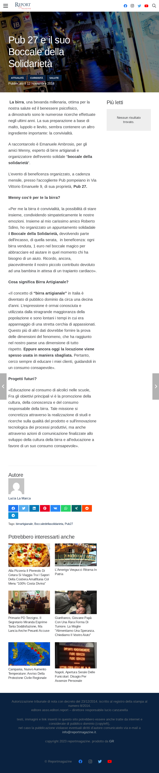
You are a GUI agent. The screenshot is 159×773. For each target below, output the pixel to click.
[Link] (23, 6)
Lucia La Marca (19, 498)
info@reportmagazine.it (79, 732)
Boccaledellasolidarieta (48, 523)
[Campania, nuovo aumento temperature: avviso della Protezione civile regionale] (29, 644)
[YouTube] (146, 5)
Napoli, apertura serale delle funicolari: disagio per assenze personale (75, 676)
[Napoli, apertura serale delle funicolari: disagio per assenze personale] (76, 644)
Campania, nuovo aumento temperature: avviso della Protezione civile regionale (27, 673)
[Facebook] (125, 5)
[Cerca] (154, 5)
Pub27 (69, 523)
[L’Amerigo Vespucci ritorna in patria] (76, 545)
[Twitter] (139, 5)
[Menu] (5, 6)
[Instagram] (132, 5)
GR (111, 741)
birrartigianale (24, 523)
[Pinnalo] (45, 508)
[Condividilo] (13, 508)
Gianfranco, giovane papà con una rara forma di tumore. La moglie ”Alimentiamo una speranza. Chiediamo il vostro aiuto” (75, 626)
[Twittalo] (24, 508)
